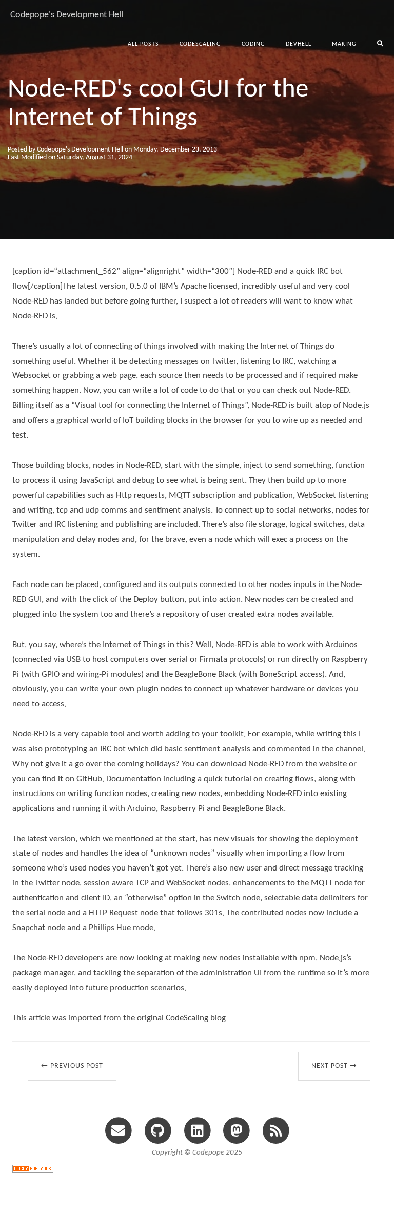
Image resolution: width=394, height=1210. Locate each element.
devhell (298, 44)
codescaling (200, 44)
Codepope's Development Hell (66, 15)
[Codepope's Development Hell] (276, 1130)
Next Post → (334, 1066)
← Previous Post (72, 1066)
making (344, 44)
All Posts (143, 44)
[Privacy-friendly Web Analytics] (32, 1168)
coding (253, 44)
